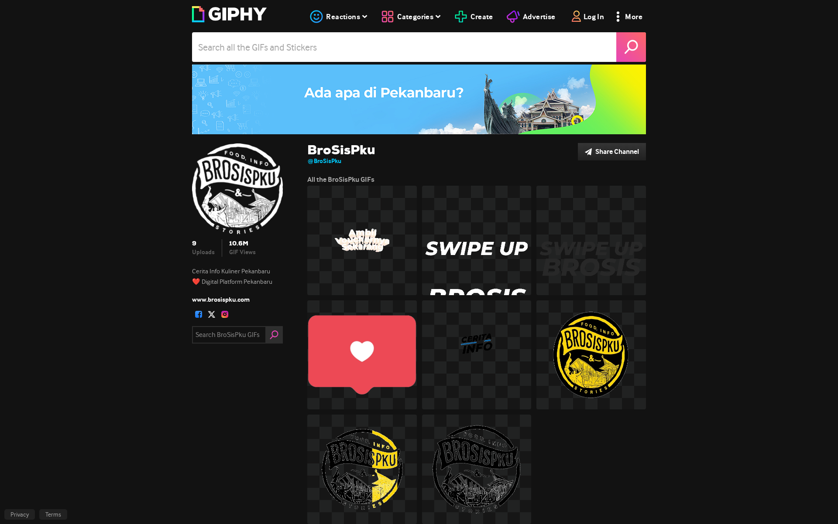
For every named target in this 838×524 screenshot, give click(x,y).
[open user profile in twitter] (211, 314)
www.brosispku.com (221, 299)
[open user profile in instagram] (224, 314)
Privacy (19, 514)
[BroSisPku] (419, 99)
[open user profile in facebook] (198, 314)
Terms (53, 514)
